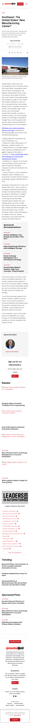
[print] (27, 52)
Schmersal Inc (6, 539)
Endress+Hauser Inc (8, 523)
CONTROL (9, 703)
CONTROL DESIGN (18, 703)
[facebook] (9, 52)
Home (3, 12)
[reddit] (18, 52)
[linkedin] (12, 52)
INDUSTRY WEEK (10, 705)
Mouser (4, 536)
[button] (3, 4)
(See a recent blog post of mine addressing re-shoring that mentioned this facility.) (15, 156)
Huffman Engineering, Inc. (10, 528)
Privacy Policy (17, 715)
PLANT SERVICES (20, 705)
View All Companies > (15, 552)
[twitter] (15, 52)
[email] (20, 52)
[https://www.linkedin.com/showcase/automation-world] (13, 696)
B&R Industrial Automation (10, 513)
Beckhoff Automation (8, 516)
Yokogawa (5, 549)
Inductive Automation (8, 531)
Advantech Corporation (9, 511)
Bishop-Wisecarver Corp (9, 518)
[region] (15, 716)
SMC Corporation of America (10, 546)
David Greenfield (15, 40)
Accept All (15, 719)
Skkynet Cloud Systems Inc (10, 544)
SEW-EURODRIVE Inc (8, 541)
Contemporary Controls (9, 521)
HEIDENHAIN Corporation (10, 526)
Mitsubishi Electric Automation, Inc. (12, 533)
